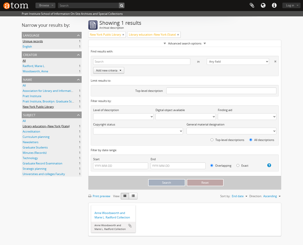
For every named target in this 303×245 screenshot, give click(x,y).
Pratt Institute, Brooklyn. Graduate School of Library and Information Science (73, 101)
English (27, 46)
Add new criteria (106, 70)
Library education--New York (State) (46, 126)
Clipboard (252, 5)
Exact (244, 166)
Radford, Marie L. (34, 66)
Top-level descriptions (229, 140)
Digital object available (170, 110)
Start (96, 159)
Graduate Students (35, 147)
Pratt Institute (32, 96)
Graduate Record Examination (42, 163)
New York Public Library (38, 107)
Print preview (101, 196)
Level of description (106, 110)
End (153, 159)
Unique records (33, 41)
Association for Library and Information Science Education (61, 91)
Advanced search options (184, 43)
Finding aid (225, 110)
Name (27, 79)
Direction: (255, 196)
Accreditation (31, 131)
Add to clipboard (130, 226)
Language (263, 5)
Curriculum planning (36, 137)
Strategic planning (34, 169)
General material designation (205, 124)
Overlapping (222, 166)
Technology (30, 158)
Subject (29, 115)
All (24, 61)
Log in (290, 5)
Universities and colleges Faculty (44, 174)
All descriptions (264, 140)
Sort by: (225, 196)
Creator (30, 54)
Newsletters (30, 142)
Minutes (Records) (35, 153)
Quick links (274, 5)
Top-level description (149, 91)
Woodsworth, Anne (35, 71)
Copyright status (104, 124)
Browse (44, 5)
